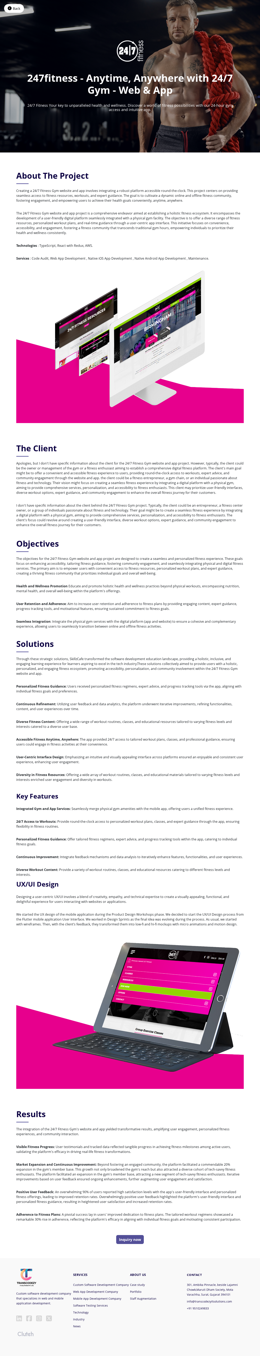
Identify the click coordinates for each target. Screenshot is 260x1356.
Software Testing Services (90, 1305)
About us (138, 1275)
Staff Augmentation (143, 1298)
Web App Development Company (95, 1292)
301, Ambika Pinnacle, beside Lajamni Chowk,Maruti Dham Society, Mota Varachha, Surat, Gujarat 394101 (212, 1289)
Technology (81, 1312)
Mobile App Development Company (97, 1298)
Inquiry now (130, 1239)
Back (16, 8)
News (77, 1326)
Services (80, 1275)
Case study (137, 1285)
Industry (78, 1319)
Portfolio (135, 1292)
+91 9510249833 (198, 1308)
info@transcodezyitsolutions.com (209, 1301)
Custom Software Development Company (101, 1285)
